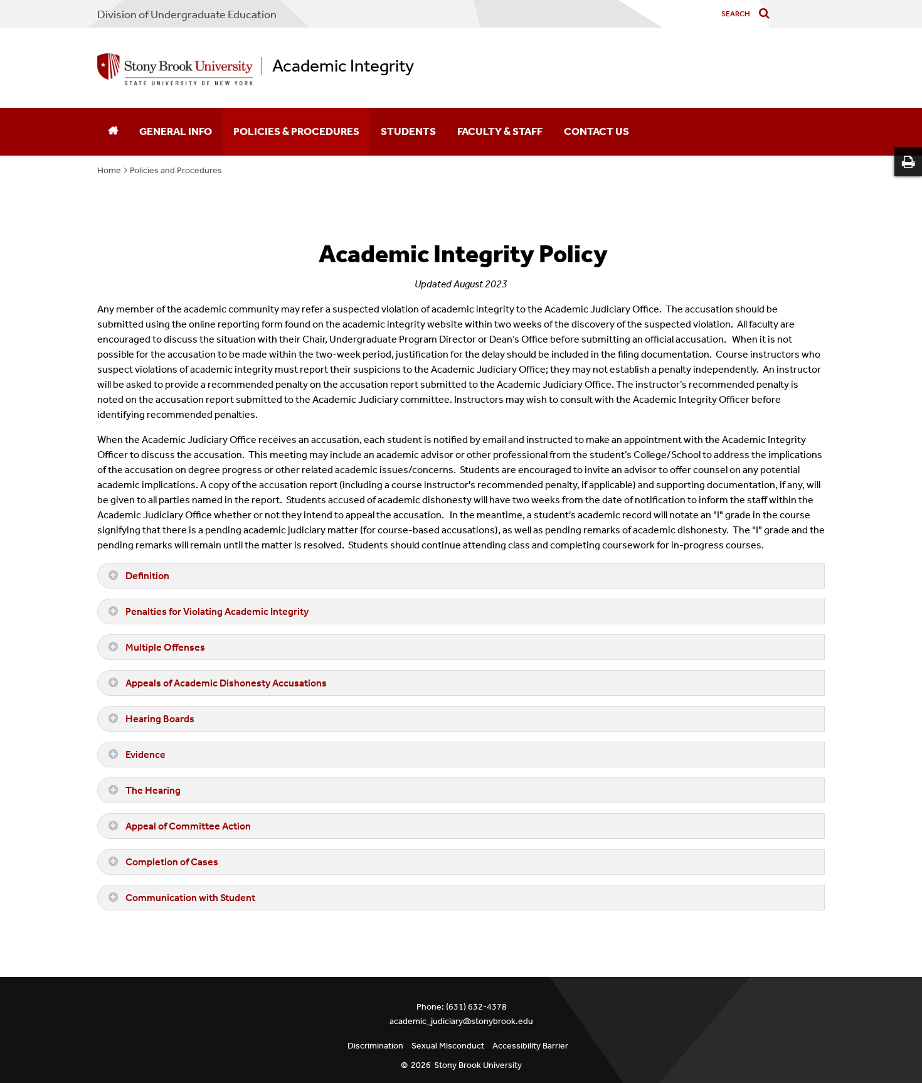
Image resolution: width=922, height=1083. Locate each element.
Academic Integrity (343, 66)
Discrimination (375, 1045)
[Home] (113, 132)
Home (109, 170)
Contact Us (596, 131)
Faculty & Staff (500, 131)
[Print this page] (908, 161)
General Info (175, 131)
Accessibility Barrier (530, 1045)
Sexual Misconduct (447, 1045)
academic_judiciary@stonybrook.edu (461, 1021)
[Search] (766, 14)
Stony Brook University (478, 1065)
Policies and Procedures (176, 170)
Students (408, 131)
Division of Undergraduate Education (187, 14)
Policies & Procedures (296, 131)
